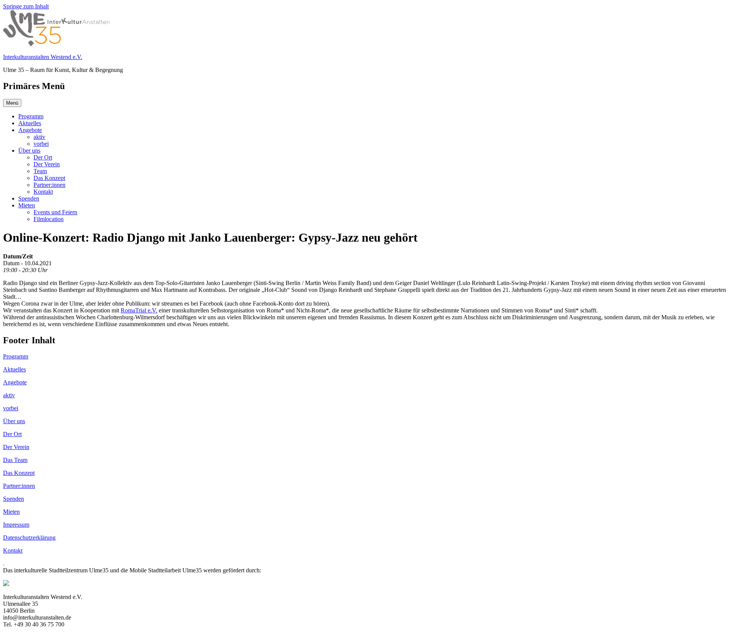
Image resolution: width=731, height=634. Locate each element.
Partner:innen (49, 185)
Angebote (30, 130)
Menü (12, 103)
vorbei (41, 143)
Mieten (26, 205)
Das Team (15, 460)
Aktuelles (29, 123)
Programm (30, 116)
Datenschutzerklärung (29, 537)
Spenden (28, 198)
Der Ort (43, 157)
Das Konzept (49, 178)
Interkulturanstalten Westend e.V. (42, 57)
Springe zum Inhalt (26, 6)
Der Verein (47, 164)
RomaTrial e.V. (139, 310)
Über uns (29, 150)
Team (40, 171)
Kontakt (43, 191)
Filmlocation (49, 219)
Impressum (16, 524)
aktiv (39, 137)
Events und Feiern (55, 212)
